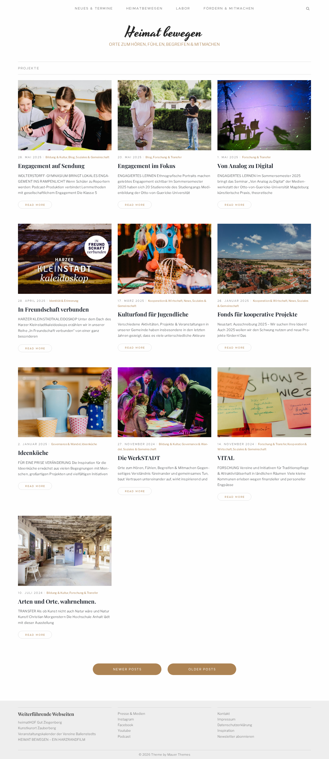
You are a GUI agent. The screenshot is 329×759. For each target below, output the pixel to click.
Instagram (126, 719)
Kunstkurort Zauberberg (37, 728)
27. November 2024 (136, 444)
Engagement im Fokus (146, 166)
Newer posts (127, 669)
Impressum (226, 719)
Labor (183, 8)
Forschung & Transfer (167, 157)
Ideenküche (89, 444)
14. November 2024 (235, 444)
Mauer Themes (178, 754)
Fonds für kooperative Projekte (257, 314)
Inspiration (225, 730)
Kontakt (223, 713)
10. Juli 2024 (30, 593)
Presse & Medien (131, 713)
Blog (71, 157)
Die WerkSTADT (139, 458)
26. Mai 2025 (30, 157)
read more (35, 205)
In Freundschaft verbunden (53, 309)
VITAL (225, 458)
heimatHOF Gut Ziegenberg (40, 722)
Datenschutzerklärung (234, 725)
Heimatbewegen (144, 8)
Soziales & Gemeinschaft (92, 157)
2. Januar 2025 (33, 444)
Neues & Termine (94, 8)
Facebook (125, 725)
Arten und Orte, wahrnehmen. (57, 601)
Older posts (202, 669)
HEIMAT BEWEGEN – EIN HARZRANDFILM (51, 739)
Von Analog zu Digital (245, 166)
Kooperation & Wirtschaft (165, 301)
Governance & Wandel (66, 444)
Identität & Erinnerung (63, 301)
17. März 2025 (131, 301)
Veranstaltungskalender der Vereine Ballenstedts (57, 734)
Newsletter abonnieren (235, 736)
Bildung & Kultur (56, 157)
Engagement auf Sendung (51, 166)
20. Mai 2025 (130, 157)
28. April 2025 (32, 301)
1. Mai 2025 (228, 157)
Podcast (124, 736)
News (187, 301)
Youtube (124, 730)
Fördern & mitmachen (229, 8)
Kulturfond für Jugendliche (153, 314)
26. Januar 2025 (233, 301)
